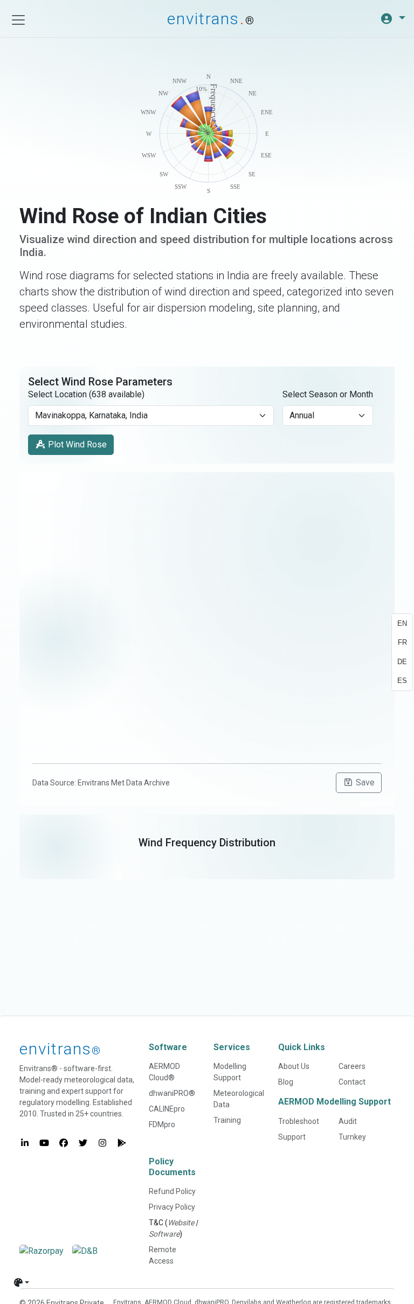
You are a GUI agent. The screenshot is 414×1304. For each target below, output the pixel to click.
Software (164, 1234)
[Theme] (21, 1282)
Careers (352, 1066)
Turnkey (352, 1137)
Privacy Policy (172, 1207)
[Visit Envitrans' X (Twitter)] (83, 1143)
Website (181, 1222)
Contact (352, 1082)
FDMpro (162, 1124)
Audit (348, 1121)
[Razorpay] (41, 1251)
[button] (392, 18)
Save (364, 782)
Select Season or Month (327, 394)
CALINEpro (167, 1109)
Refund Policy (172, 1191)
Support (292, 1137)
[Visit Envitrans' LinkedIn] (24, 1143)
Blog (285, 1082)
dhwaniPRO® (172, 1093)
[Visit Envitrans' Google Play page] (121, 1143)
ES (402, 681)
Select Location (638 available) (86, 394)
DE (402, 662)
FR (402, 642)
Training (227, 1120)
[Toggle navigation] (18, 20)
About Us (293, 1066)
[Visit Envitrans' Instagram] (102, 1143)
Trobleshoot (298, 1121)
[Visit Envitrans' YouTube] (44, 1143)
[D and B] (85, 1251)
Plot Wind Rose (76, 444)
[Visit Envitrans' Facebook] (63, 1143)
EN (402, 623)
